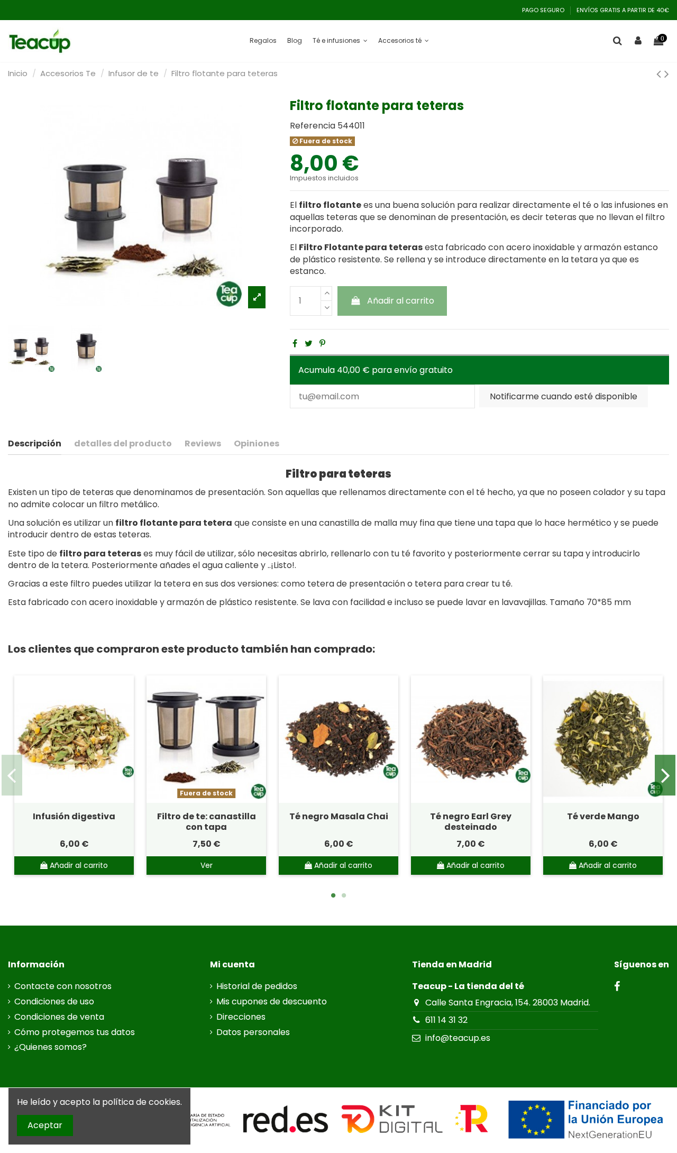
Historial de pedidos (256, 986)
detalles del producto (123, 444)
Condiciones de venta (59, 1017)
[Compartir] (294, 343)
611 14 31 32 (446, 1020)
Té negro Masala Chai (338, 816)
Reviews (203, 444)
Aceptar (45, 1125)
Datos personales (253, 1032)
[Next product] (666, 74)
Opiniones (256, 444)
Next (665, 775)
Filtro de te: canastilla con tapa (206, 821)
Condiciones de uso (54, 1002)
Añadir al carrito (400, 301)
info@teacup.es (457, 1038)
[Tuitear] (309, 343)
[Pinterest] (322, 343)
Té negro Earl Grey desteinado (470, 821)
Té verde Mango (603, 816)
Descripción (34, 444)
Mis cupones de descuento (271, 1002)
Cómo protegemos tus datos (74, 1032)
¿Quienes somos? (50, 1047)
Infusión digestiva (74, 816)
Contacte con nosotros (63, 986)
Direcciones (241, 1017)
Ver (206, 865)
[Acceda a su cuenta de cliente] (638, 41)
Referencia (312, 126)
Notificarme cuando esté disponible (563, 396)
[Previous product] (660, 74)
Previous (12, 775)
